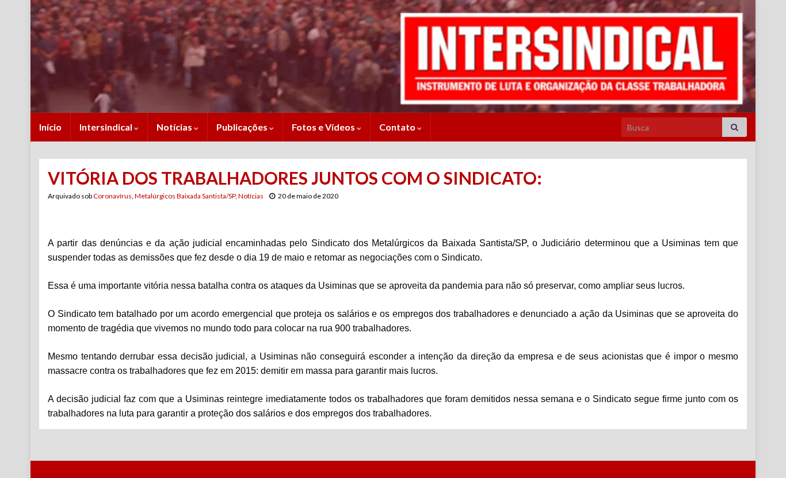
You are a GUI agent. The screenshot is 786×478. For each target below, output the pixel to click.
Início (50, 126)
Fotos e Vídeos (324, 126)
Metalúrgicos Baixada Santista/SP (185, 196)
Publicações (242, 126)
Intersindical (106, 126)
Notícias (175, 126)
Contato (398, 126)
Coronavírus (112, 196)
